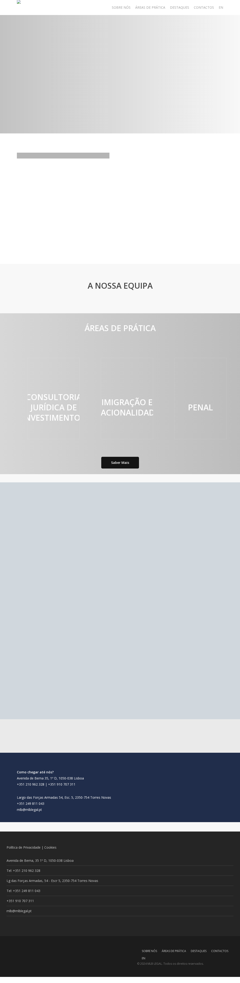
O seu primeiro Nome (54, 597)
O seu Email (120, 612)
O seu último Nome (137, 597)
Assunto (120, 626)
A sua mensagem (120, 640)
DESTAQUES (198, 950)
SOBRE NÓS (149, 950)
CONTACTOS (219, 950)
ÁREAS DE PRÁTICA (174, 950)
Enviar (120, 660)
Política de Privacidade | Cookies (31, 847)
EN (143, 958)
